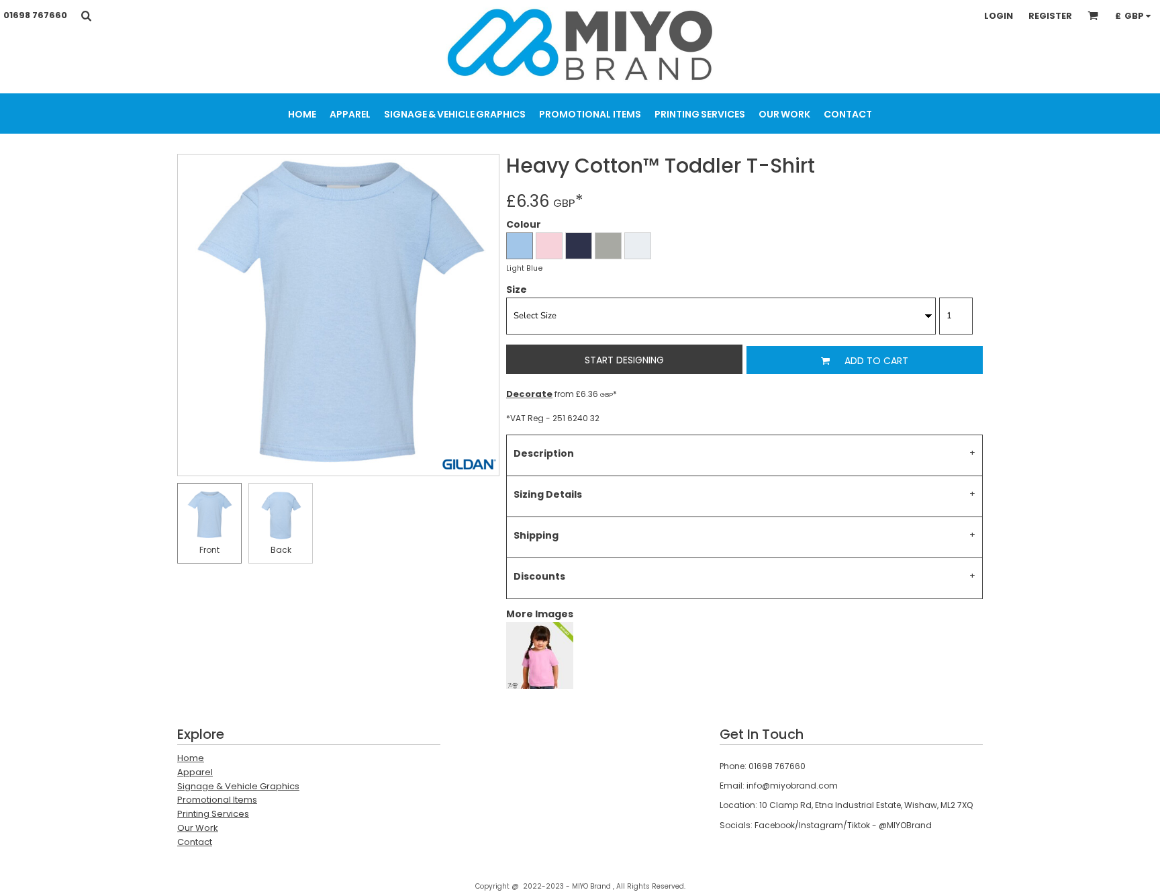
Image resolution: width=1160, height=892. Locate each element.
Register (1050, 15)
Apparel (195, 772)
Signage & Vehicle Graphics (238, 786)
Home (190, 758)
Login (998, 15)
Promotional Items (217, 799)
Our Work (197, 827)
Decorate (529, 394)
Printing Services (213, 813)
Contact (194, 842)
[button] (86, 15)
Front (209, 549)
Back (281, 549)
